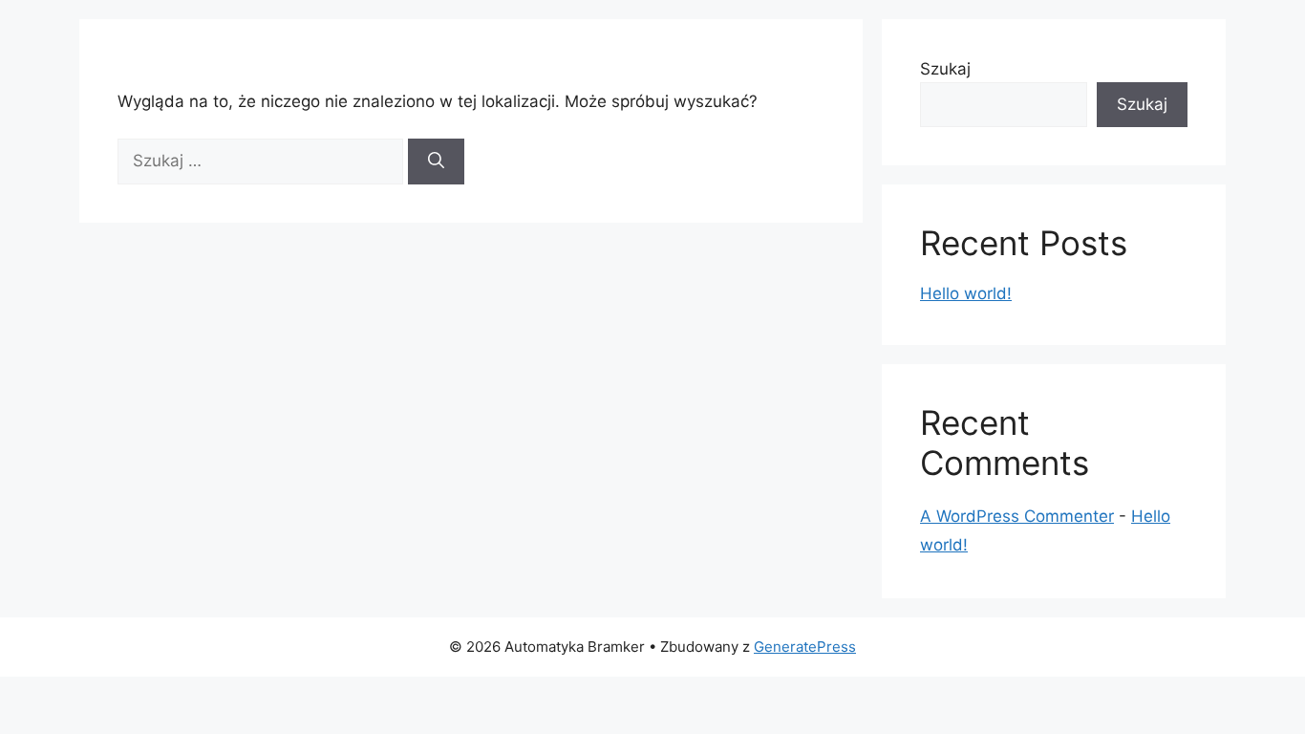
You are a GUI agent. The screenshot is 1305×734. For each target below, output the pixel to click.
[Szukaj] (436, 161)
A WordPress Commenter (1017, 516)
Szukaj (945, 68)
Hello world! (966, 293)
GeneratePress (805, 646)
